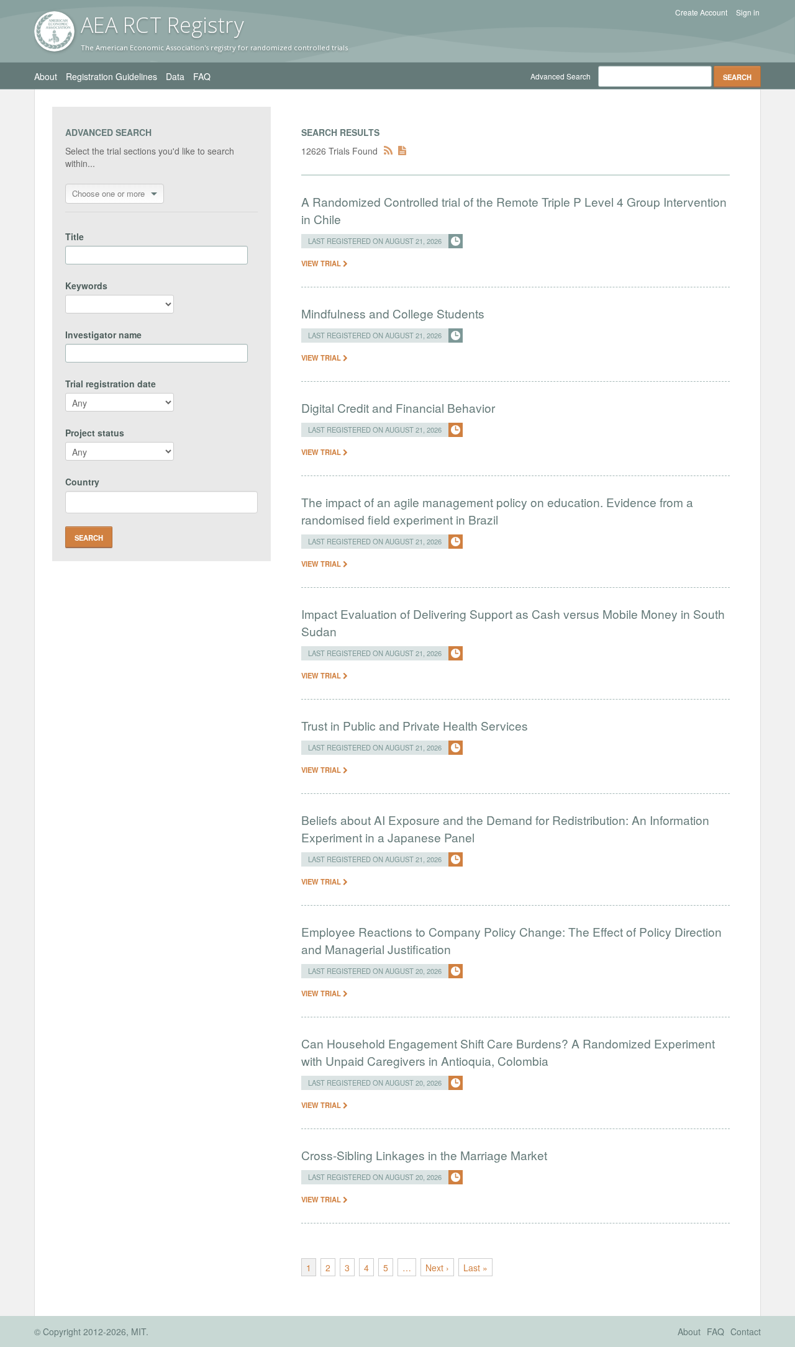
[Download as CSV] (402, 150)
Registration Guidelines (111, 76)
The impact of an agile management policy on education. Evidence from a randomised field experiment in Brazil (497, 510)
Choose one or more (108, 193)
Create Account (701, 12)
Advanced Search (560, 76)
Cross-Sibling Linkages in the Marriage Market (424, 1155)
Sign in (748, 12)
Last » (475, 1267)
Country (82, 481)
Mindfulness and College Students (392, 313)
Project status (94, 432)
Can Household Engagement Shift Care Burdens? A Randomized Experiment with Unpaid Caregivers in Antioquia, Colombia (508, 1052)
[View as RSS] (388, 150)
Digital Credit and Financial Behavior (398, 407)
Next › (437, 1267)
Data (175, 76)
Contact (745, 1331)
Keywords (86, 285)
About (45, 76)
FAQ (202, 76)
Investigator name (103, 334)
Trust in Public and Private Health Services (414, 725)
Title (74, 236)
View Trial (322, 263)
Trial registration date (110, 383)
